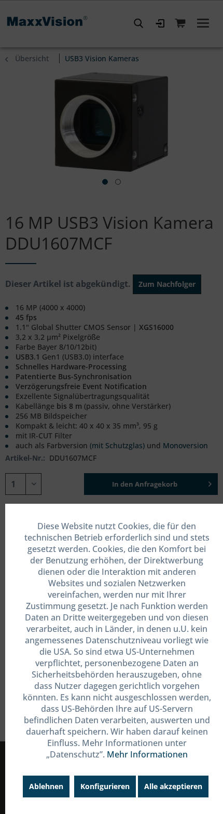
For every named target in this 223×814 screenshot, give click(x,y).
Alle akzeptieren (173, 786)
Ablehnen (46, 786)
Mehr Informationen (147, 754)
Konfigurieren (105, 786)
